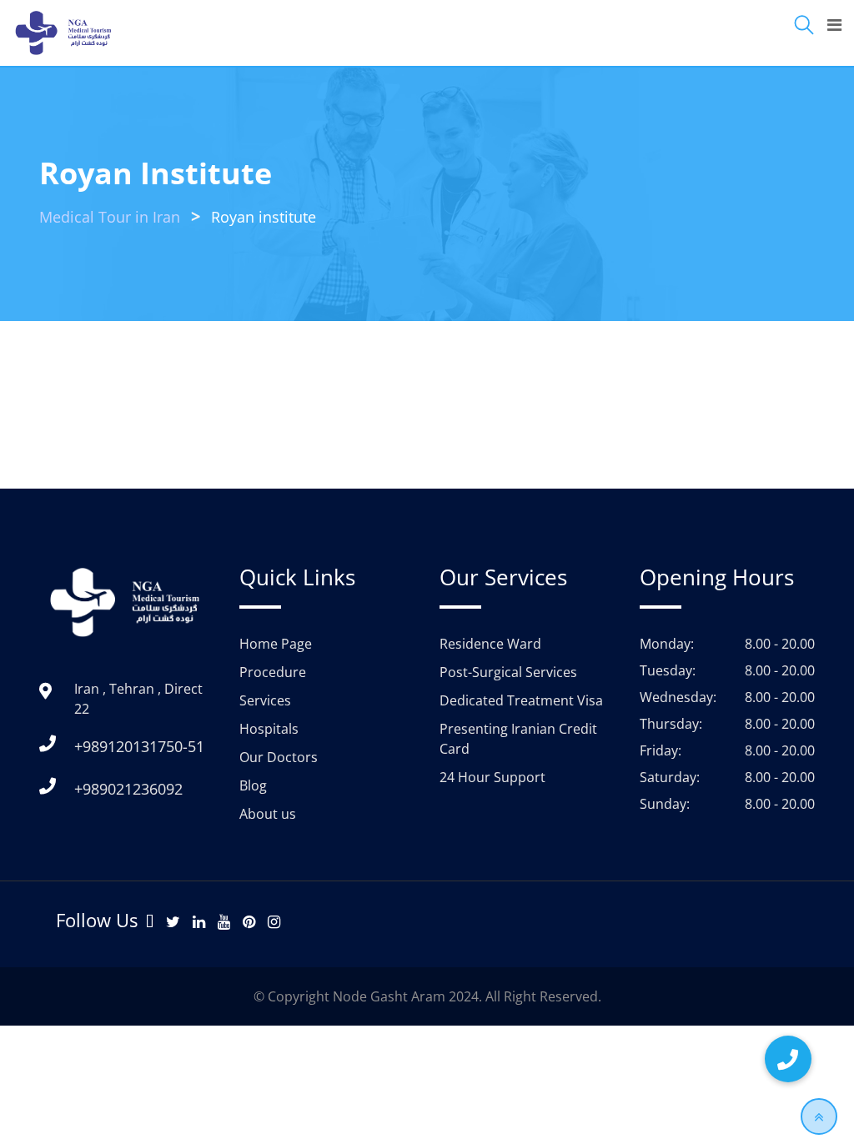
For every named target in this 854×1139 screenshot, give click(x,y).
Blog (253, 785)
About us (267, 814)
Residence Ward (490, 644)
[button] (788, 1059)
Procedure (272, 672)
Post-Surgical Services (508, 672)
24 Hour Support (492, 777)
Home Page (275, 644)
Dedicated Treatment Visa (521, 700)
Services (265, 700)
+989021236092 (128, 789)
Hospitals (269, 729)
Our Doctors (278, 757)
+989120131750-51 (139, 746)
